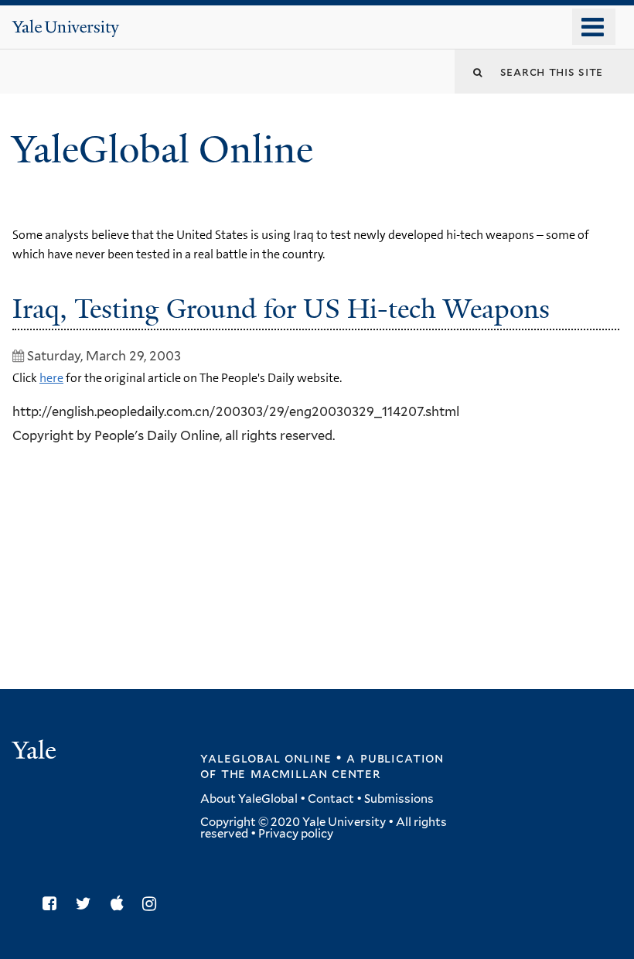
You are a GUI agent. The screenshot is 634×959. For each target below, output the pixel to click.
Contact (331, 799)
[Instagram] (153, 904)
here (51, 378)
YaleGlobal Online (162, 150)
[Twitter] (87, 904)
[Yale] (36, 752)
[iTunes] (121, 904)
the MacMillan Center (300, 773)
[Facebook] (53, 904)
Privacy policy (295, 834)
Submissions (399, 799)
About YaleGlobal (249, 799)
